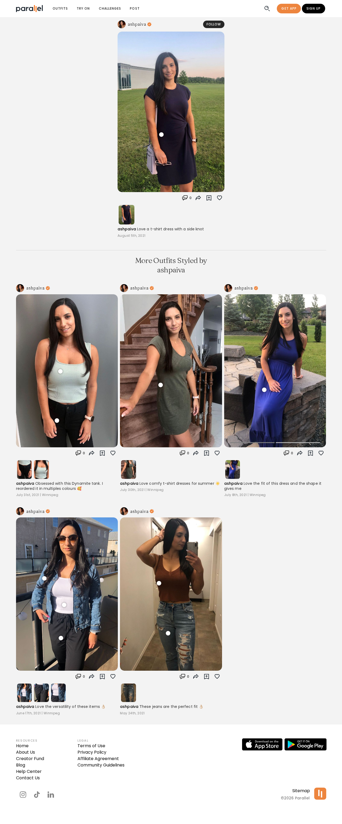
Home (22, 746)
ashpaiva (127, 229)
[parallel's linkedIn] (51, 795)
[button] (186, 198)
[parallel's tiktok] (37, 795)
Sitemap (301, 791)
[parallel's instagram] (23, 795)
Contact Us (28, 778)
